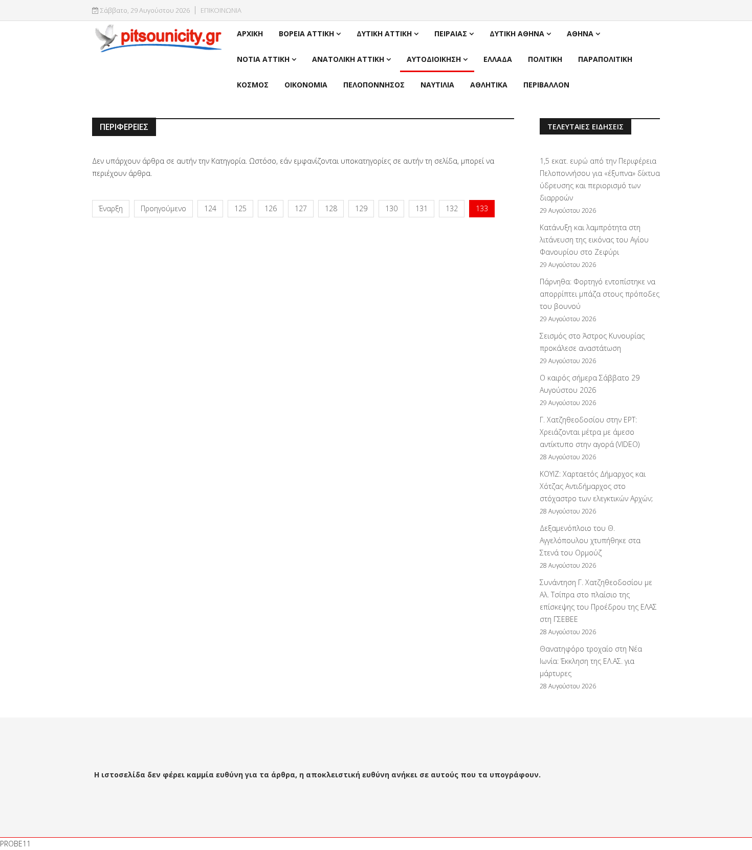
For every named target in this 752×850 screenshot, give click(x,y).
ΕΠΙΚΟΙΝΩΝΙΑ (221, 10)
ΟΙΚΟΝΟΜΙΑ (305, 85)
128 (331, 208)
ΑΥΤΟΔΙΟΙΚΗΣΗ (434, 59)
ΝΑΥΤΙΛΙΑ (437, 85)
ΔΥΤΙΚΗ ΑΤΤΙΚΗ (384, 33)
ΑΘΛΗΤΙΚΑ (488, 85)
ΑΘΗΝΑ (580, 33)
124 (210, 208)
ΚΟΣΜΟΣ (253, 85)
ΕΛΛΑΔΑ (497, 59)
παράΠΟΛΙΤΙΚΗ (605, 59)
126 (270, 208)
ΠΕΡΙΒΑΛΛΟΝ (546, 85)
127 (301, 208)
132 (452, 208)
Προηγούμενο (163, 208)
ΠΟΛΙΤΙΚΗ (545, 59)
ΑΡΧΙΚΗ (250, 33)
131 (421, 208)
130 (391, 208)
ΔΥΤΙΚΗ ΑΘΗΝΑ (517, 33)
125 (240, 208)
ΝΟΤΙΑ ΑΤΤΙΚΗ (263, 59)
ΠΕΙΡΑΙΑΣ (450, 33)
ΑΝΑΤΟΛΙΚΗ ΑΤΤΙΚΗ (348, 59)
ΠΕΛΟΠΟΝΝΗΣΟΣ (374, 85)
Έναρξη (111, 208)
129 (361, 208)
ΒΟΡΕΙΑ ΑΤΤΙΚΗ (306, 33)
